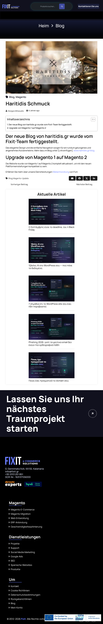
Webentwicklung (61, 171)
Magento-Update (21, 178)
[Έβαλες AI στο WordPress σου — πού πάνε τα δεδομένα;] (51, 239)
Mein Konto (17, 607)
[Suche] (62, 6)
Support (15, 547)
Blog (11, 97)
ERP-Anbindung (19, 522)
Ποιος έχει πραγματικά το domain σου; (49, 380)
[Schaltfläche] (92, 413)
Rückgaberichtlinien (21, 599)
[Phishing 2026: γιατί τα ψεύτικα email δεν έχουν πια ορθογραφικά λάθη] (51, 315)
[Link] (10, 6)
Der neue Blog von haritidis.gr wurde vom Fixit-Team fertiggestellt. (40, 124)
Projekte (15, 543)
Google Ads (17, 556)
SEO (13, 560)
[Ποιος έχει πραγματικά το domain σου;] (51, 354)
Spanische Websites (21, 564)
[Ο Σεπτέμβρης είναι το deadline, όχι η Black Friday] (51, 200)
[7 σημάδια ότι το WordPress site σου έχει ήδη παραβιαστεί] (51, 277)
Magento (21, 97)
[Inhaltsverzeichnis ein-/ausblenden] (92, 119)
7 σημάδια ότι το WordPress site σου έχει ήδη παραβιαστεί (50, 305)
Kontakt (15, 586)
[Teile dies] (79, 178)
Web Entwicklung (20, 518)
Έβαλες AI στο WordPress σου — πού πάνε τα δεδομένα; (50, 267)
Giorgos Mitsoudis (16, 111)
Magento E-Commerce (23, 509)
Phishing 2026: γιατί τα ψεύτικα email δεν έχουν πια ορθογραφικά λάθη (50, 343)
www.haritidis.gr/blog (84, 150)
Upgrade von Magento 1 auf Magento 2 (27, 128)
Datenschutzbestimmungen (25, 594)
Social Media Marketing (23, 552)
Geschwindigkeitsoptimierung (26, 526)
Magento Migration (21, 513)
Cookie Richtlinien (20, 590)
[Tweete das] (86, 178)
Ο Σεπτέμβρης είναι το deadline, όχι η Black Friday (51, 228)
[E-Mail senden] (72, 178)
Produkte (15, 569)
